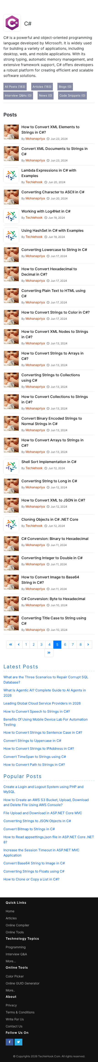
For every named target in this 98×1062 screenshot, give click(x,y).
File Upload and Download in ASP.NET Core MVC (42, 813)
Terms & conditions (20, 1012)
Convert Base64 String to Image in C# (34, 863)
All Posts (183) (15, 86)
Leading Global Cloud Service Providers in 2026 (42, 703)
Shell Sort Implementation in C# (48, 461)
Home (10, 911)
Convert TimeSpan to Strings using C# (34, 757)
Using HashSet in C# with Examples (52, 230)
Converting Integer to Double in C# (52, 558)
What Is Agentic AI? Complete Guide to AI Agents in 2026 (44, 693)
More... (11, 961)
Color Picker (15, 976)
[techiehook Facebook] (9, 1042)
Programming (16, 947)
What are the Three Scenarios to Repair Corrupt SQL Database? (45, 679)
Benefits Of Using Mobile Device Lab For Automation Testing (45, 722)
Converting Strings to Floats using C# (33, 871)
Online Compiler (17, 925)
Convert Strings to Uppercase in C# (32, 740)
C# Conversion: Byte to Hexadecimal (53, 598)
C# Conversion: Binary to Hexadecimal (54, 538)
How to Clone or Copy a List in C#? (31, 879)
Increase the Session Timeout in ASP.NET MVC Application (41, 852)
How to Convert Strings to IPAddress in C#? (38, 748)
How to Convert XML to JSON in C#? (53, 500)
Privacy (11, 1005)
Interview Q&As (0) (18, 95)
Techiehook (34, 182)
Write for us (15, 1019)
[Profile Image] (11, 131)
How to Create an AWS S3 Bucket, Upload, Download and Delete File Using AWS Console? (46, 802)
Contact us (14, 1026)
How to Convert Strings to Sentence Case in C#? (42, 732)
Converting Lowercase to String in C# (54, 249)
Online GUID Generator (22, 983)
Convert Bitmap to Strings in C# (29, 829)
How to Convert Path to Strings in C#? (34, 764)
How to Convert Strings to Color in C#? (55, 312)
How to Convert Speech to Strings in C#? (36, 711)
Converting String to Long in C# (49, 481)
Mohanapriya (35, 138)
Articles (11, 918)
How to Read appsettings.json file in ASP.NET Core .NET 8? (48, 839)
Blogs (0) (65, 86)
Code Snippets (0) (72, 95)
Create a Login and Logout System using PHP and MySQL (43, 789)
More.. (10, 990)
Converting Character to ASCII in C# (52, 192)
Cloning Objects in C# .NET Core (49, 519)
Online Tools (15, 932)
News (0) (45, 95)
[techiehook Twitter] (18, 1042)
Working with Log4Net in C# (45, 211)
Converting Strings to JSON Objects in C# (37, 821)
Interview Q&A (16, 954)
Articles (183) (42, 86)
